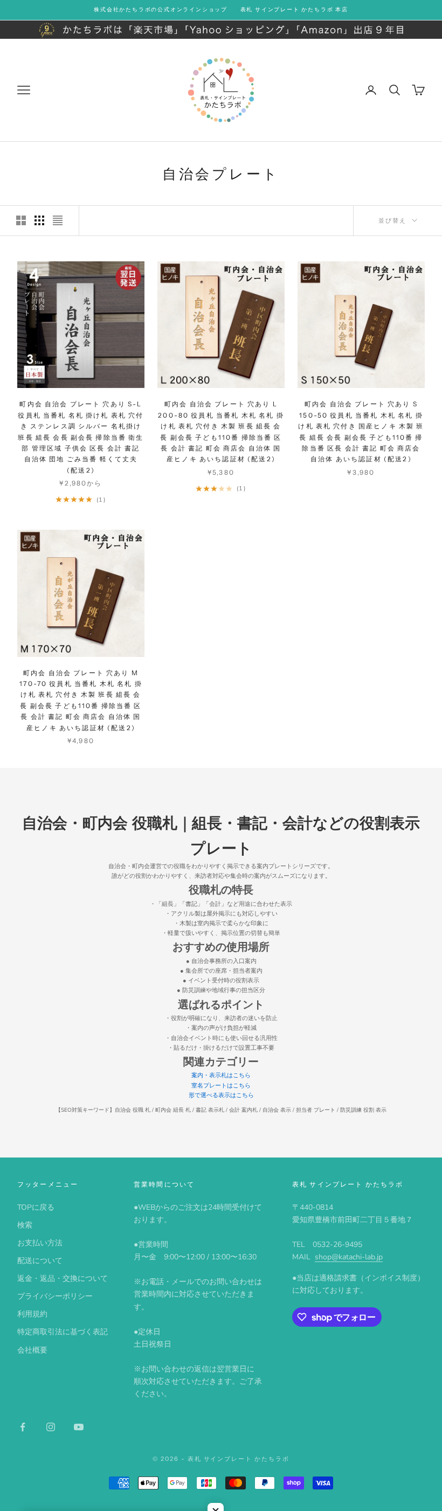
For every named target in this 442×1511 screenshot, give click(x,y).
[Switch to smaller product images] (39, 220)
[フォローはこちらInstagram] (50, 1427)
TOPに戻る (35, 1207)
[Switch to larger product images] (21, 220)
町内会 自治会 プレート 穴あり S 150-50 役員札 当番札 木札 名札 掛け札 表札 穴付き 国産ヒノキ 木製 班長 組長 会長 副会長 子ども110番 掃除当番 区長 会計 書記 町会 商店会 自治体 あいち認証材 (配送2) (361, 431)
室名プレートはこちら (221, 1086)
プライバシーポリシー (55, 1296)
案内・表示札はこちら (221, 1075)
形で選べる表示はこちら (221, 1095)
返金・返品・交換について (62, 1278)
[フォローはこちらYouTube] (78, 1427)
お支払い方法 (40, 1243)
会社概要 (32, 1350)
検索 (24, 1225)
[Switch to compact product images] (58, 220)
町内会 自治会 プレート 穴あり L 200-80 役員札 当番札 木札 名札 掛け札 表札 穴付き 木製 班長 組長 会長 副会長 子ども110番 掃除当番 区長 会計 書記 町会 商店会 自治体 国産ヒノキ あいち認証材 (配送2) (221, 431)
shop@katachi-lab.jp (349, 1257)
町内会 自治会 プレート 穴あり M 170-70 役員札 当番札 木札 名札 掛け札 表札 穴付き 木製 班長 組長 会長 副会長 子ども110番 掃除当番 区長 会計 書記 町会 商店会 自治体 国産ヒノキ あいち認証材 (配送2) (80, 700)
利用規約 (32, 1314)
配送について (40, 1261)
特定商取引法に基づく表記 (62, 1332)
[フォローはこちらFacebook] (22, 1427)
